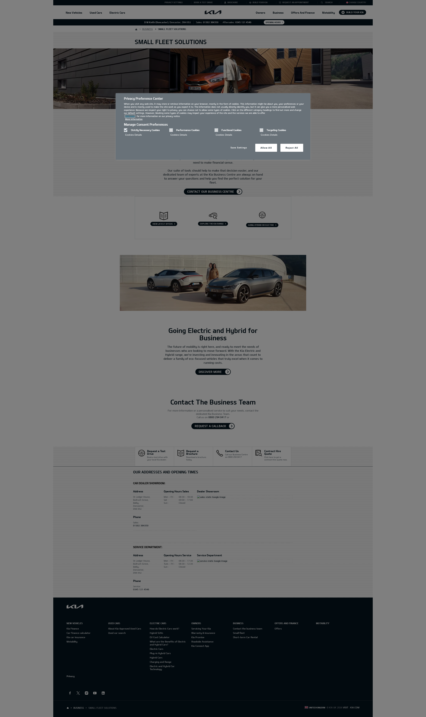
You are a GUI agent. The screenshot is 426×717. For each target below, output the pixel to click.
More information (134, 119)
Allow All (266, 147)
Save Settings (238, 147)
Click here (130, 116)
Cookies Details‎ (133, 134)
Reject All (292, 147)
